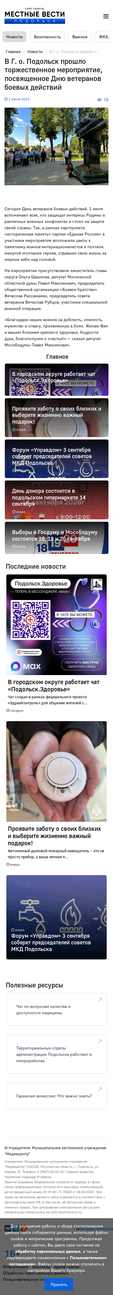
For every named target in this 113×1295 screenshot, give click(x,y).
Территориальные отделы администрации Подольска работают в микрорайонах (54, 1054)
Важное (79, 36)
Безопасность (47, 36)
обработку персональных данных (47, 1251)
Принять (59, 1284)
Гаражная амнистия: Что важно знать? (54, 1095)
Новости (14, 36)
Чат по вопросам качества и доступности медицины (43, 1009)
